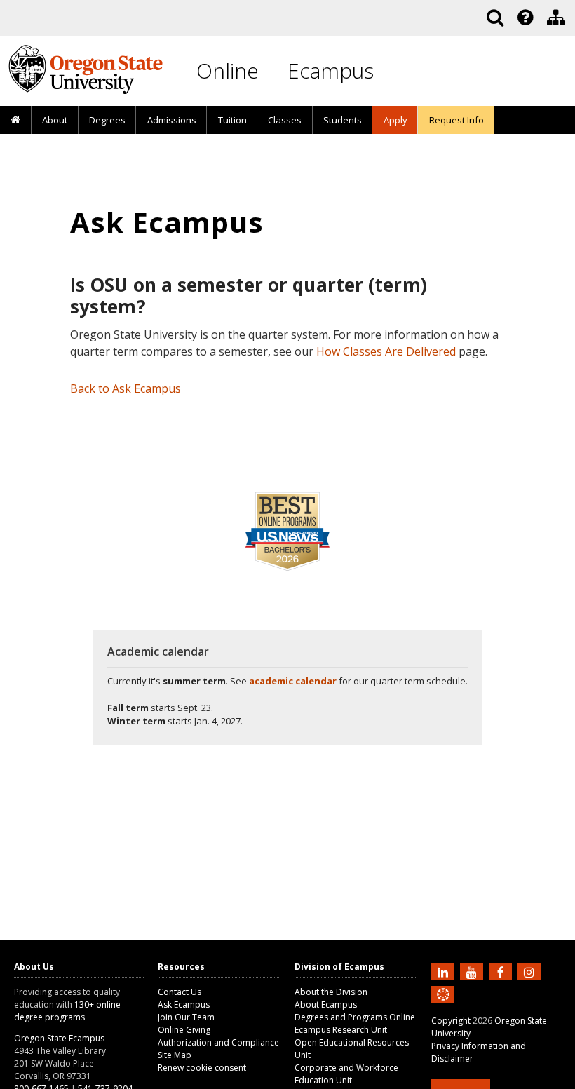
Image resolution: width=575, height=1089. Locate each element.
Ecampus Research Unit (341, 1030)
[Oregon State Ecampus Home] (275, 71)
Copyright (451, 1021)
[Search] (495, 17)
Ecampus (331, 70)
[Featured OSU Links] (525, 17)
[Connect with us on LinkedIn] (444, 971)
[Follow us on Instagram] (531, 971)
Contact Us (179, 992)
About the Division (331, 992)
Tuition (232, 120)
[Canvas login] (443, 1005)
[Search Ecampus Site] (495, 17)
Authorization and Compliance (218, 1042)
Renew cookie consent (202, 1068)
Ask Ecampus (184, 1004)
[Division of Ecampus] (556, 17)
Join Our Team (186, 1017)
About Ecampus (326, 1004)
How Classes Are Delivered (386, 351)
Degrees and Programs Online (355, 1017)
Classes (285, 120)
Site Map (174, 1055)
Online (227, 70)
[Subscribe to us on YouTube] (473, 971)
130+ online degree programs (67, 1011)
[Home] (16, 120)
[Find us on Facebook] (502, 971)
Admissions (171, 120)
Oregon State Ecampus (59, 1038)
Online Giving (184, 1030)
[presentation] (524, 17)
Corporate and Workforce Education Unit (346, 1074)
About (54, 120)
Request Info (456, 120)
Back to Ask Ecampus (125, 388)
